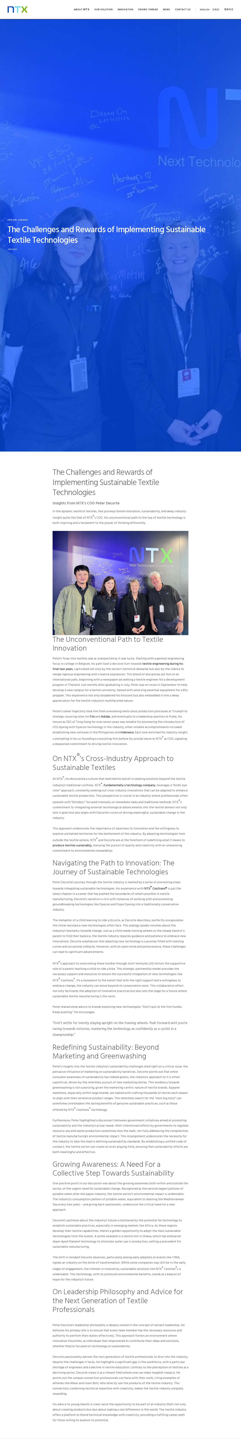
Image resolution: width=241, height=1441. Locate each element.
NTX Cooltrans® (155, 888)
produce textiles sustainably (72, 845)
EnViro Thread (18, 220)
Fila (92, 716)
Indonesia (127, 732)
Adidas (105, 716)
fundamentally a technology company (129, 785)
